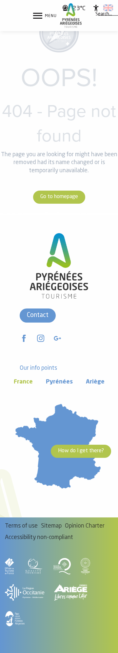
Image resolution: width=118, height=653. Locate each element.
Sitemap (51, 526)
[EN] (108, 8)
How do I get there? (81, 451)
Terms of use (21, 526)
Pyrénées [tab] (59, 382)
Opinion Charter (85, 526)
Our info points (38, 368)
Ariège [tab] (95, 382)
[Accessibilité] (96, 8)
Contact (38, 315)
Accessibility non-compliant (39, 537)
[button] (103, 14)
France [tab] (23, 382)
